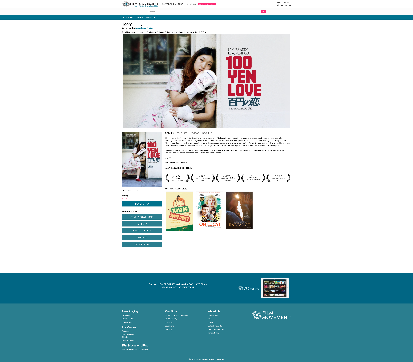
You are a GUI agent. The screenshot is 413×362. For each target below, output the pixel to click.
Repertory (126, 331)
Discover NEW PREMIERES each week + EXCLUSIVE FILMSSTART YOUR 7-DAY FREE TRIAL (178, 286)
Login (278, 2)
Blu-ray (128, 190)
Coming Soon (127, 322)
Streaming (169, 322)
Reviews (194, 133)
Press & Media (128, 340)
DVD (138, 190)
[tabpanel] (228, 152)
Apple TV (149, 223)
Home (124, 17)
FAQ (209, 319)
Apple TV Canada (147, 230)
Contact (211, 322)
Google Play (148, 244)
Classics (125, 337)
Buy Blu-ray (142, 203)
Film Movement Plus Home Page (135, 349)
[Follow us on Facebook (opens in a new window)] (278, 5)
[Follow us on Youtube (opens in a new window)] (290, 5)
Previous (164, 178)
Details (169, 133)
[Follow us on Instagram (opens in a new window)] (286, 5)
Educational (191, 4)
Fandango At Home (146, 216)
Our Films (139, 17)
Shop (182, 4)
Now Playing (168, 4)
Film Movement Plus (206, 4)
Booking (207, 133)
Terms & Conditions (216, 329)
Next (292, 178)
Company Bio (213, 315)
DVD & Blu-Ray (171, 319)
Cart (284, 2)
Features (182, 133)
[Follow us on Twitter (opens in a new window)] (282, 5)
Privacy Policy (213, 333)
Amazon (149, 237)
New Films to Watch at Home (176, 315)
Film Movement (128, 334)
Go (263, 12)
